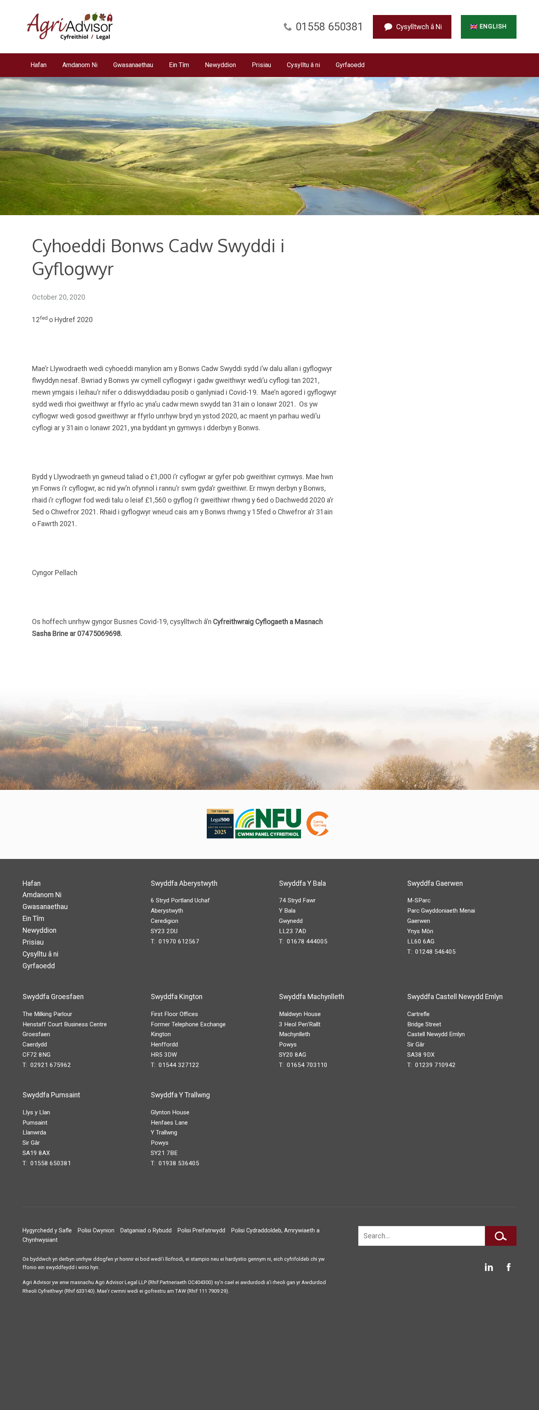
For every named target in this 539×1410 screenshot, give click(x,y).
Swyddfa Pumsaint (51, 1095)
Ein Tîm (179, 65)
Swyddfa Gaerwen (435, 883)
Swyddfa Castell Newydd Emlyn (455, 997)
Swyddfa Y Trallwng (180, 1095)
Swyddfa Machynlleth (311, 997)
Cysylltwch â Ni (419, 27)
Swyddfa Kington (176, 997)
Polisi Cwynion (96, 1230)
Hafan (38, 65)
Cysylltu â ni (303, 65)
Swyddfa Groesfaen (53, 997)
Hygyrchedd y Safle (47, 1230)
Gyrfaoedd (350, 65)
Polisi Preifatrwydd (201, 1230)
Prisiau (261, 65)
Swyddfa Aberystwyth (184, 883)
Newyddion (220, 65)
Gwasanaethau (133, 65)
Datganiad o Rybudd (146, 1230)
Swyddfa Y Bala (302, 883)
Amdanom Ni (79, 65)
